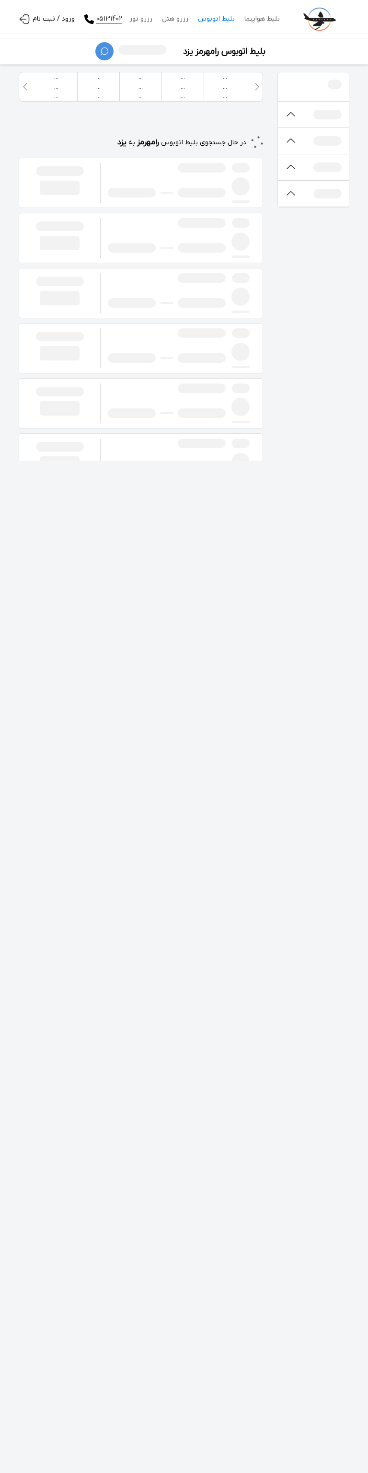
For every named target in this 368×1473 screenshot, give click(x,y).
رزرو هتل (175, 18)
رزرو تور (140, 18)
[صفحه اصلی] (319, 19)
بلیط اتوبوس (216, 18)
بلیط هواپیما (262, 18)
